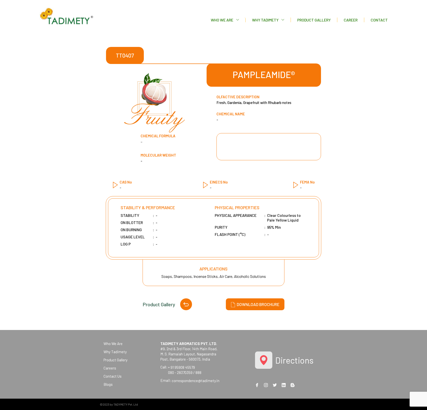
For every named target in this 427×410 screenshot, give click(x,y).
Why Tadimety (115, 351)
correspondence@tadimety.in (195, 380)
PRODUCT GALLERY (314, 20)
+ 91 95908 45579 (181, 367)
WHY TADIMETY (265, 20)
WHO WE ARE (222, 20)
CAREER (351, 20)
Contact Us (113, 376)
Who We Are (113, 343)
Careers (110, 368)
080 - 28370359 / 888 (184, 372)
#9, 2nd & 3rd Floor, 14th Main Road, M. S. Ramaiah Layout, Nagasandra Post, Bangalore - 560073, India (188, 351)
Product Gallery (159, 304)
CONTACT (379, 20)
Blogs (108, 384)
